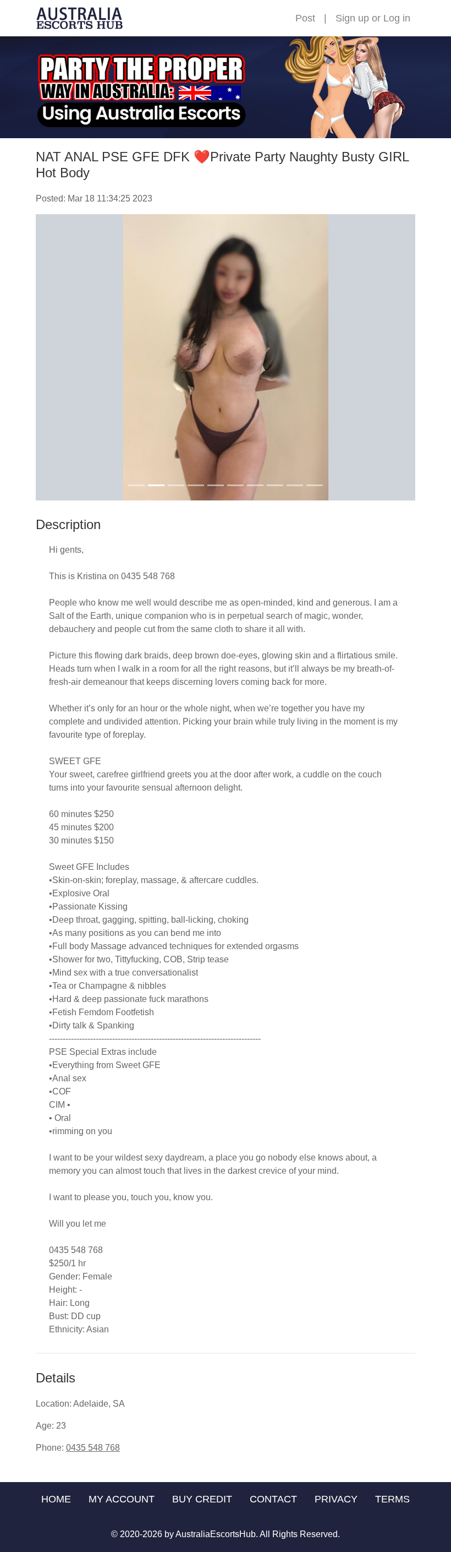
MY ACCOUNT (122, 1499)
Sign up (352, 18)
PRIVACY (336, 1499)
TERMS (392, 1499)
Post (305, 18)
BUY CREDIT (202, 1499)
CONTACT (273, 1499)
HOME (56, 1499)
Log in (396, 18)
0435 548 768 (93, 1447)
